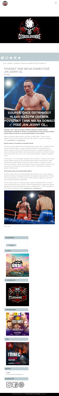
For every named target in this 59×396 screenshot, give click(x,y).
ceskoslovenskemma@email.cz (15, 374)
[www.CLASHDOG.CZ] (17, 294)
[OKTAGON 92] (17, 324)
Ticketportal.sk (21, 140)
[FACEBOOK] (15, 384)
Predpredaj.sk (11, 140)
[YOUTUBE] (21, 384)
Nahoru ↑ (44, 394)
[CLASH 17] (17, 265)
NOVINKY (10, 63)
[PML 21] (17, 353)
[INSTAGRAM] (9, 384)
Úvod (4, 63)
